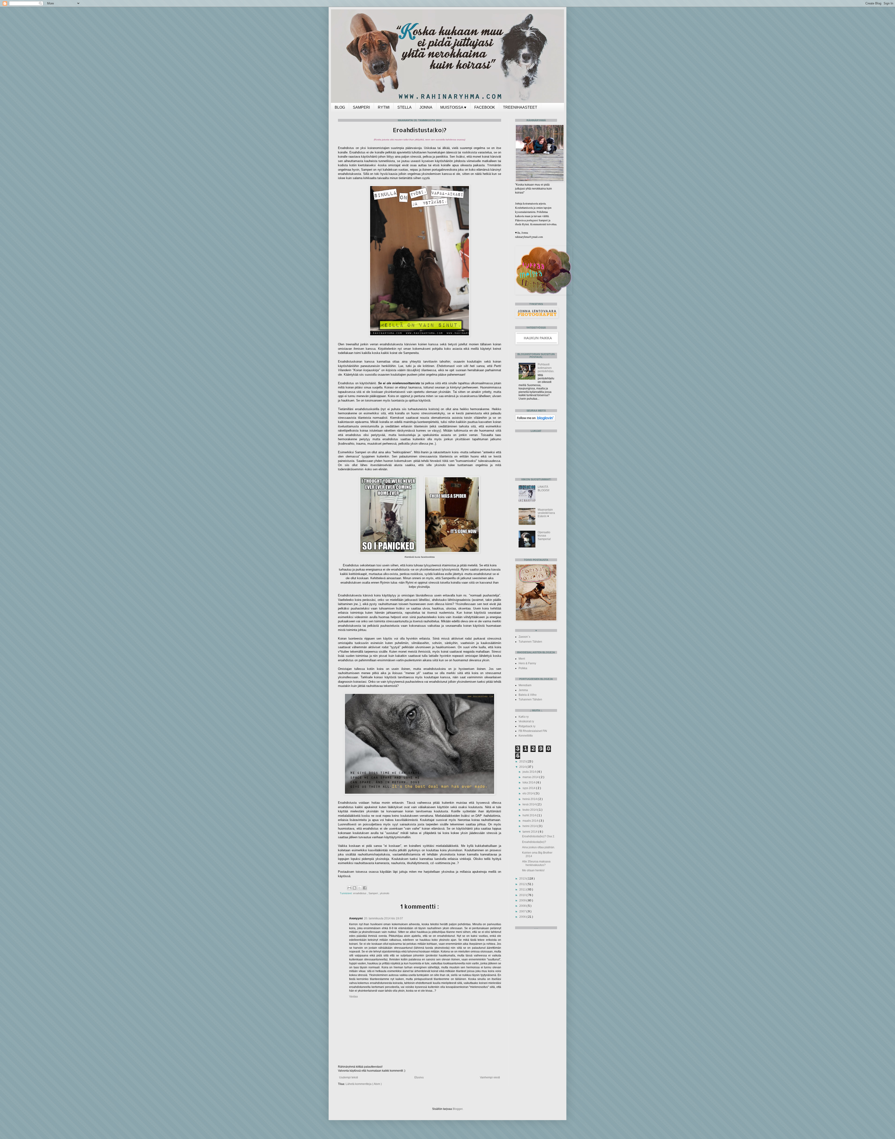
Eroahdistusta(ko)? (534, 842)
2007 (523, 911)
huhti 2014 (530, 815)
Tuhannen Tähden (530, 641)
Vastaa (353, 996)
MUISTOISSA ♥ (453, 107)
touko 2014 (530, 809)
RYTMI (383, 107)
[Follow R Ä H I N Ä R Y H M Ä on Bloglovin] (535, 420)
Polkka (523, 668)
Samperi (373, 893)
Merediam (525, 685)
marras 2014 (531, 777)
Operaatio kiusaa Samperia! (544, 536)
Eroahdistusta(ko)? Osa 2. (538, 836)
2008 (523, 905)
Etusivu (419, 1077)
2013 (523, 878)
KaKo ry (524, 716)
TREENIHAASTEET (520, 107)
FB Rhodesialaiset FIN (533, 731)
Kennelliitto (526, 735)
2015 (523, 761)
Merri (522, 658)
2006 (523, 916)
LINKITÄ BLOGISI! (543, 488)
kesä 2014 (530, 804)
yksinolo (384, 893)
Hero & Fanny (527, 663)
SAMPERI (361, 107)
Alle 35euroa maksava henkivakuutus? (536, 863)
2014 (523, 767)
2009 (523, 900)
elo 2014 (528, 793)
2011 (523, 889)
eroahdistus (360, 893)
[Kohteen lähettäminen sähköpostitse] (349, 888)
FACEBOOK (484, 107)
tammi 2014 (530, 831)
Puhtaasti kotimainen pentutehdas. (546, 368)
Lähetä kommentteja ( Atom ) (364, 1084)
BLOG (340, 107)
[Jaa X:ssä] (359, 888)
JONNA (426, 107)
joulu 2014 (530, 771)
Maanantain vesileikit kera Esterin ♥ (546, 513)
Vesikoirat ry (526, 721)
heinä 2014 (530, 799)
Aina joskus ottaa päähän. (538, 847)
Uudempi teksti (348, 1077)
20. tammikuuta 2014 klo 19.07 (383, 918)
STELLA (404, 107)
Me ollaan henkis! (533, 870)
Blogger (457, 1109)
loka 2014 (529, 782)
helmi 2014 (530, 826)
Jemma (523, 690)
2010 (523, 895)
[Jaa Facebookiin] (364, 888)
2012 (523, 884)
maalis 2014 (531, 820)
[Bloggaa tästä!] (354, 888)
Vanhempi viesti (490, 1077)
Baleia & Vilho (528, 694)
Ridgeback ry (527, 726)
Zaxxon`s (524, 636)
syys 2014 (529, 788)
